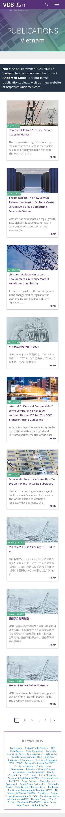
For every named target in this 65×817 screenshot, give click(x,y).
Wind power (23, 805)
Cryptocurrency (35, 753)
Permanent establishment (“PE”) (23, 778)
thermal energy (38, 799)
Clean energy (16, 751)
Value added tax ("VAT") (29, 802)
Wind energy (50, 802)
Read (53, 157)
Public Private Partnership (32, 784)
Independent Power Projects (40, 769)
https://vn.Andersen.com (23, 87)
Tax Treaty (53, 787)
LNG (26, 775)
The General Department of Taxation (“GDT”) (30, 790)
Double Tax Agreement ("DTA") (27, 757)
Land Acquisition (36, 772)
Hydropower (16, 769)
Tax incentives (38, 787)
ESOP (19, 763)
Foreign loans (44, 766)
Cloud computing (34, 751)
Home (5, 10)
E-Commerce (26, 760)
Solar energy (21, 787)
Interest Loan (18, 772)
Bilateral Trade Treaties (36, 748)
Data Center (51, 753)
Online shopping (47, 775)
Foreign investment (24, 766)
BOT (53, 748)
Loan (33, 775)
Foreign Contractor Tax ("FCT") (40, 763)
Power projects (29, 781)
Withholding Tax (40, 805)
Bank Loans (15, 748)
